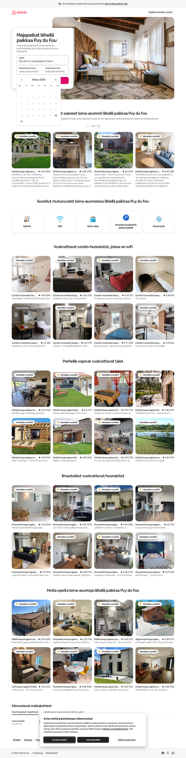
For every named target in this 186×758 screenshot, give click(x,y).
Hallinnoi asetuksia (126, 740)
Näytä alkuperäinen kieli (116, 3)
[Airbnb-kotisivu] (19, 12)
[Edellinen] (87, 126)
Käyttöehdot (52, 753)
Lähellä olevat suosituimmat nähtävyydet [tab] (63, 712)
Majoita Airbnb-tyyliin (160, 12)
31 (21, 121)
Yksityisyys (37, 753)
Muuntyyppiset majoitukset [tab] (25, 712)
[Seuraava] (98, 126)
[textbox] (29, 71)
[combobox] (42, 61)
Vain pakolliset (93, 740)
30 (56, 115)
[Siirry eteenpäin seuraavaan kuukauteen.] (55, 80)
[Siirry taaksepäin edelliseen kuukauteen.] (22, 80)
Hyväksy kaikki (59, 740)
